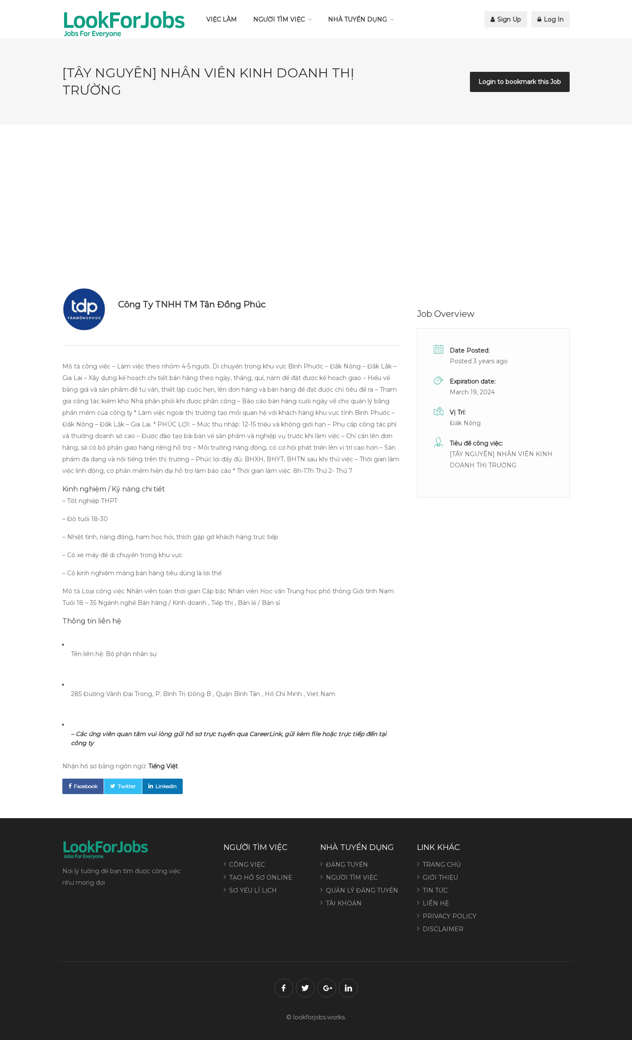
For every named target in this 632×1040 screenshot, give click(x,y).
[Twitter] (305, 988)
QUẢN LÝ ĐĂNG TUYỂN (362, 890)
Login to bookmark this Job (520, 82)
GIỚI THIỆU (440, 877)
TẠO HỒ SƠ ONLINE (260, 877)
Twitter (127, 786)
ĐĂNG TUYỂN (347, 864)
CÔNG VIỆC (247, 864)
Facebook (86, 786)
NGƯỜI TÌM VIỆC (279, 19)
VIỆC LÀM (221, 19)
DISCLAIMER (443, 929)
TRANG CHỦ (442, 864)
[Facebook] (283, 988)
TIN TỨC (435, 890)
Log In (553, 19)
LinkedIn (166, 786)
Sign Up (508, 19)
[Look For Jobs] (123, 23)
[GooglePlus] (326, 988)
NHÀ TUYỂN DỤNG (357, 19)
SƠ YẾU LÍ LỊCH (253, 890)
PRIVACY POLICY (449, 916)
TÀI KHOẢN (344, 903)
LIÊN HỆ (436, 903)
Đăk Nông (465, 423)
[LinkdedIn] (348, 988)
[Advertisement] (316, 206)
